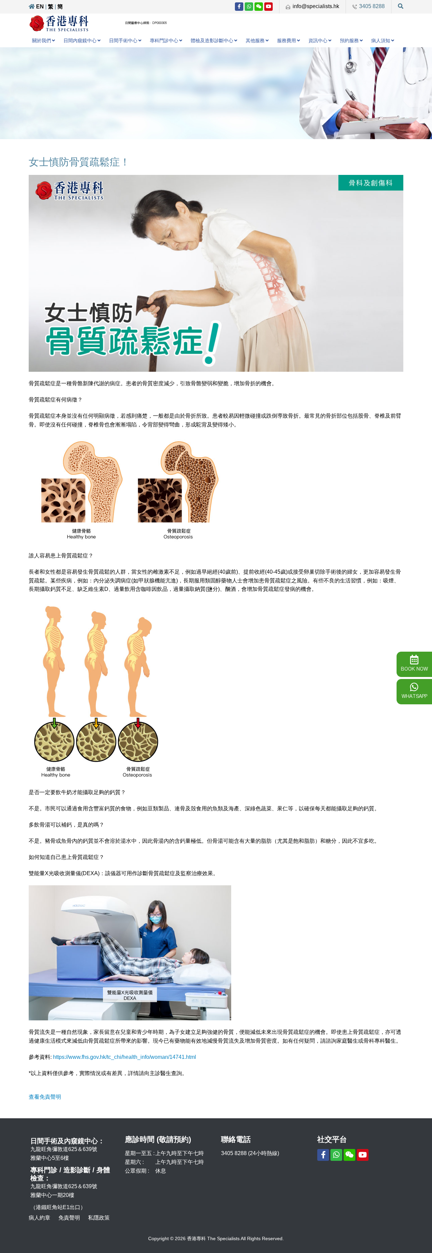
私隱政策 (99, 1218)
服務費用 (286, 40)
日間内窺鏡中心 (80, 40)
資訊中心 (317, 40)
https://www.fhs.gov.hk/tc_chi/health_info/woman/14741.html (124, 1057)
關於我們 (41, 40)
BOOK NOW (414, 668)
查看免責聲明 (45, 1097)
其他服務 (255, 40)
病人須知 (380, 40)
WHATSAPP (414, 696)
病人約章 (39, 1218)
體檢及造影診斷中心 (212, 40)
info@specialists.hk (316, 6)
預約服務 (349, 40)
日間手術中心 (123, 40)
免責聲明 (69, 1218)
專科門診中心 (164, 40)
